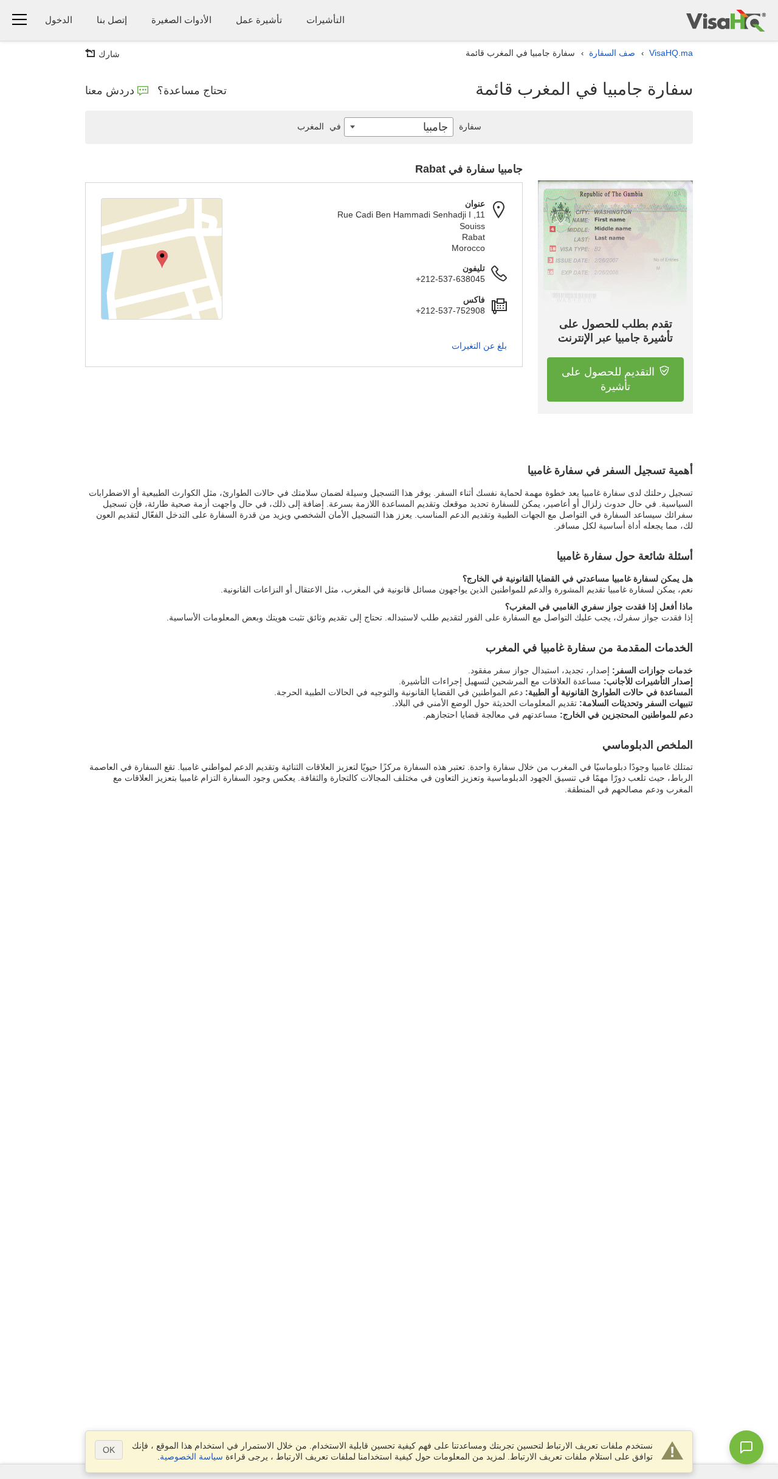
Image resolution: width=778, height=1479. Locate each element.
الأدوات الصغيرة (181, 20)
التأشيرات (325, 20)
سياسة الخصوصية (191, 1456)
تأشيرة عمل (259, 20)
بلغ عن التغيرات (479, 346)
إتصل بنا (112, 20)
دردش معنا (109, 90)
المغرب (319, 126)
